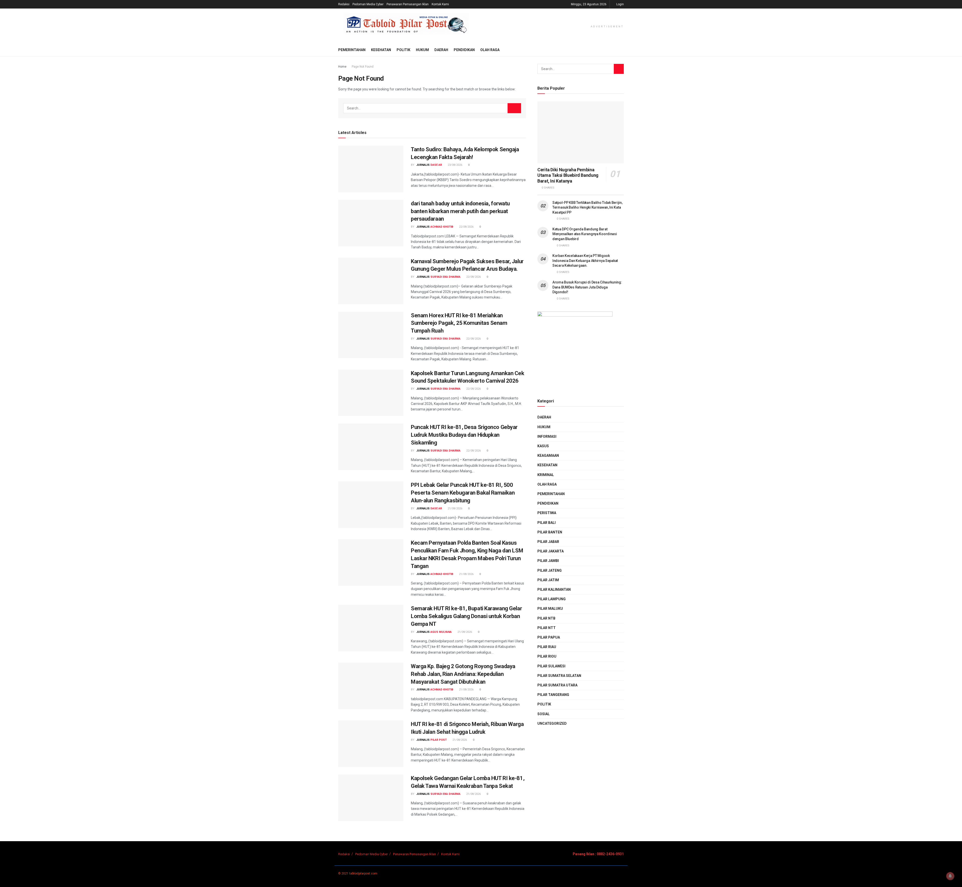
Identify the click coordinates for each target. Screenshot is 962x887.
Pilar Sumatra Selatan (559, 676)
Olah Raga (490, 50)
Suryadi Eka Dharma (445, 276)
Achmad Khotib (441, 226)
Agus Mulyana (441, 632)
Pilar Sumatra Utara (557, 685)
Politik (403, 50)
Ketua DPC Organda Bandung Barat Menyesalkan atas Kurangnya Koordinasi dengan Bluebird (584, 234)
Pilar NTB (546, 618)
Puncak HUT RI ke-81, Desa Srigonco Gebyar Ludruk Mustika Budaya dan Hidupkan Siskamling (464, 435)
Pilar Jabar (548, 542)
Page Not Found (363, 66)
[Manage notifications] (950, 876)
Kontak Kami (440, 4)
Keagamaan (548, 456)
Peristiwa (546, 513)
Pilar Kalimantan (554, 589)
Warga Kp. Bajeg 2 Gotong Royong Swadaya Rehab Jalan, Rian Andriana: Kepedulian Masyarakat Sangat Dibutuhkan (463, 674)
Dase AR (436, 165)
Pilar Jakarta (550, 551)
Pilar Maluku (550, 609)
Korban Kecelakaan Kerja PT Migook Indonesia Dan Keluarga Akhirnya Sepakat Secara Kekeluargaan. (585, 260)
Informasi (546, 436)
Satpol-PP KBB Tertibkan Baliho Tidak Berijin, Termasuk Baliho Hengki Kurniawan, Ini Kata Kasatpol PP (587, 207)
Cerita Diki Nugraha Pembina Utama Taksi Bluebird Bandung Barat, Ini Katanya (567, 175)
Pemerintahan (352, 50)
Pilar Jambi (548, 561)
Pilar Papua (548, 637)
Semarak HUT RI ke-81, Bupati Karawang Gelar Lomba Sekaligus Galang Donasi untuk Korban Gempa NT (466, 616)
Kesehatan (381, 50)
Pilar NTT (546, 628)
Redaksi (343, 4)
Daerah (441, 50)
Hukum (422, 50)
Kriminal (545, 475)
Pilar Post (438, 740)
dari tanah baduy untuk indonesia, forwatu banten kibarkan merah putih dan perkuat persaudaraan (460, 211)
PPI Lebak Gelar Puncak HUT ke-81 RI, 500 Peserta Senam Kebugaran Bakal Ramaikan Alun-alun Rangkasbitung (463, 493)
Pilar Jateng (549, 570)
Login (620, 4)
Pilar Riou (546, 656)
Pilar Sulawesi (551, 666)
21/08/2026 (454, 508)
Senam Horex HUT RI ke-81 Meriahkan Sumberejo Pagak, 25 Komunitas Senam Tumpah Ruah (459, 323)
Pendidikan (464, 50)
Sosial (543, 714)
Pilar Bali (546, 523)
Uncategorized (552, 723)
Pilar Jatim (548, 580)
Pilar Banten (549, 532)
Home (342, 66)
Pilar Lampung (551, 599)
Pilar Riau (546, 647)
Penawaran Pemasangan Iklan (408, 4)
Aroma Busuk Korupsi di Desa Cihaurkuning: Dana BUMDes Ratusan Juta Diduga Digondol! (587, 287)
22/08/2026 (465, 226)
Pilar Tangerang (553, 695)
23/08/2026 (454, 165)
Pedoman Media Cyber (368, 4)
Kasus (543, 446)
